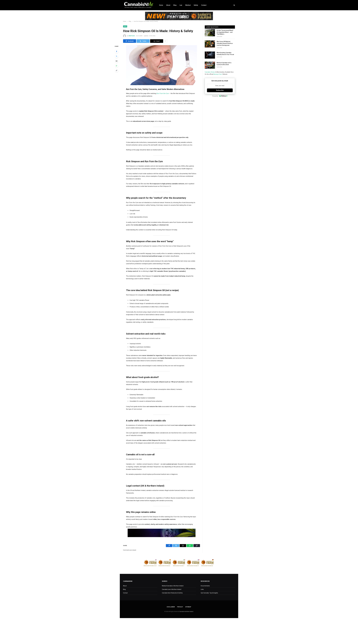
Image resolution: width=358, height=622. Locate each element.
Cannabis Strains (210, 72)
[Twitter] (116, 56)
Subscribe (220, 90)
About (168, 5)
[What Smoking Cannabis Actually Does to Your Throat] (210, 55)
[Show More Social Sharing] (165, 41)
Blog (174, 5)
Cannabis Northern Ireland (186, 611)
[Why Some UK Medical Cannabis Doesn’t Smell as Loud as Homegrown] (210, 43)
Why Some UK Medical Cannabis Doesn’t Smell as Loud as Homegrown (225, 43)
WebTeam (132, 35)
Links (202, 589)
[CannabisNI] (138, 5)
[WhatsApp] (116, 66)
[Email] (116, 61)
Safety (196, 5)
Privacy (180, 607)
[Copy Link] (116, 70)
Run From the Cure (163, 93)
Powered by (215, 96)
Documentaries (205, 586)
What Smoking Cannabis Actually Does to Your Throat (225, 53)
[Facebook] (116, 51)
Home (161, 5)
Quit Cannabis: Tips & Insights (209, 593)
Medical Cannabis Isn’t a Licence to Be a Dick (224, 63)
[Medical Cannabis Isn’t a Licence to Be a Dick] (210, 65)
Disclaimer (171, 607)
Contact (203, 5)
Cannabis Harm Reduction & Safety (172, 593)
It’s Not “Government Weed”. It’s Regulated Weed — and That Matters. (225, 32)
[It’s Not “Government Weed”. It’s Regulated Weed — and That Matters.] (210, 32)
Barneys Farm (218, 74)
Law (181, 5)
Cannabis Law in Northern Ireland (171, 589)
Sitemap (188, 607)
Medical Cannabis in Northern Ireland (172, 586)
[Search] (234, 5)
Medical (188, 5)
